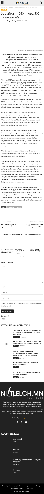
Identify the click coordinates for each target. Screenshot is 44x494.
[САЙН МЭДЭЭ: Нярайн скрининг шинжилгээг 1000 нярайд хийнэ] (7, 243)
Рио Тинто (17, 449)
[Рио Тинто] (6, 452)
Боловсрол (16, 337)
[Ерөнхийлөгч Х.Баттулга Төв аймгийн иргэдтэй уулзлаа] (22, 243)
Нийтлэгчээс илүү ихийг (32, 234)
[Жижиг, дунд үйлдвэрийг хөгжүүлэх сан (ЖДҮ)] (6, 463)
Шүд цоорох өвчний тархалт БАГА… (34, 225)
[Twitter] (8, 26)
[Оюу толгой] (6, 442)
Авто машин (10, 207)
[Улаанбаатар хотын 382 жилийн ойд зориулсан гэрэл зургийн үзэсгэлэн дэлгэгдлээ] (6, 333)
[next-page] (23, 257)
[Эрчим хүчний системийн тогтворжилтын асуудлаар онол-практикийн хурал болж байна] (6, 354)
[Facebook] (3, 26)
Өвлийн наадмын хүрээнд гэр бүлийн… (10, 225)
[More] (23, 26)
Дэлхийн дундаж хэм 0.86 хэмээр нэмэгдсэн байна (25, 363)
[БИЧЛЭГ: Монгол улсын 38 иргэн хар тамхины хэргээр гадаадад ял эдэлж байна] (6, 344)
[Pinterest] (13, 26)
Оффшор (16, 470)
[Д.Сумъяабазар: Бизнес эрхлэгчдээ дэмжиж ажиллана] (6, 375)
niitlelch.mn (25, 491)
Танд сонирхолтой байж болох (13, 234)
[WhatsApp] (18, 26)
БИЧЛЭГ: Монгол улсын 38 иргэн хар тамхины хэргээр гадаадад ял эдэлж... (27, 342)
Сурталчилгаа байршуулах (34, 486)
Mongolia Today (11, 21)
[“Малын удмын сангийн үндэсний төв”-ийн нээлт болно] (36, 243)
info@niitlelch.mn (27, 418)
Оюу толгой (17, 439)
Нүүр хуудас (4, 7)
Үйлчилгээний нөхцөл (16, 488)
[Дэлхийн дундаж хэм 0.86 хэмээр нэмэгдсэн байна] (6, 365)
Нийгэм (11, 7)
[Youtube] (26, 422)
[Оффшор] (6, 473)
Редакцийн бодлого (18, 486)
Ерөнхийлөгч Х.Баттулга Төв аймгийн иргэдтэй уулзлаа (20, 251)
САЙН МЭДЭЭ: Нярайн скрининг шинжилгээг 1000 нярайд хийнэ (7, 251)
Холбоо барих (30, 488)
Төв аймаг (18, 207)
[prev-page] (21, 257)
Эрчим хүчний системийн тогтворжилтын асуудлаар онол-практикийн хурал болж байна (25, 353)
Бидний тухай (6, 486)
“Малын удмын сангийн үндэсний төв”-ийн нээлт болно (36, 250)
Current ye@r (5, 316)
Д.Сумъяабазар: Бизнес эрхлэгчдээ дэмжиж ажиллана (26, 373)
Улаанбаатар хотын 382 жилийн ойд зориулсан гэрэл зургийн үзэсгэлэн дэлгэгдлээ (27, 332)
